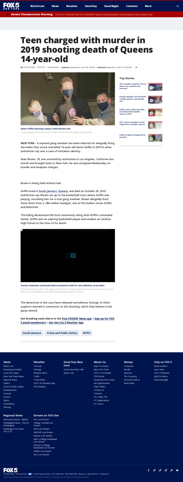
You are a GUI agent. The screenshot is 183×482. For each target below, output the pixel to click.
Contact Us (99, 390)
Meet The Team (101, 369)
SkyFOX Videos (161, 376)
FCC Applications (101, 400)
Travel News (39, 379)
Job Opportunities (102, 383)
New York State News (13, 376)
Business (128, 373)
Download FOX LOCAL (104, 379)
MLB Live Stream (42, 428)
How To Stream (101, 366)
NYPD (86, 333)
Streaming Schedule (12, 369)
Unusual (7, 393)
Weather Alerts (40, 373)
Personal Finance (132, 379)
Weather (39, 362)
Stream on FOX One (46, 415)
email (177, 470)
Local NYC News (11, 373)
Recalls (127, 369)
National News (10, 379)
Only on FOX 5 (163, 362)
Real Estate (129, 383)
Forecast (38, 366)
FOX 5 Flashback (161, 373)
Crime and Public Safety (62, 333)
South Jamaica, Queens (53, 191)
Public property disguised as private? (132, 136)
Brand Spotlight (161, 379)
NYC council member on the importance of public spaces (132, 123)
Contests (98, 393)
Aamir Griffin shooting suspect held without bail (45, 128)
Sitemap (7, 407)
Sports (6, 400)
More (148, 6)
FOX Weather (40, 386)
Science (6, 397)
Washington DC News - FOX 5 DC (14, 430)
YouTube (166, 470)
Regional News (13, 415)
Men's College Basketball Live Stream (45, 440)
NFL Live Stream (41, 419)
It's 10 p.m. (99, 403)
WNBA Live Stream (42, 451)
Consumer (129, 366)
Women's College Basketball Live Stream (44, 446)
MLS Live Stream (41, 454)
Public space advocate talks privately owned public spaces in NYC (132, 111)
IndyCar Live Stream (43, 435)
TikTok (160, 470)
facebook (148, 470)
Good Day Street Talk (74, 369)
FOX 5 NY (41, 67)
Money (128, 362)
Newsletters (9, 403)
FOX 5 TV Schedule (102, 373)
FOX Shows (99, 376)
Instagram (154, 470)
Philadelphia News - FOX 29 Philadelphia (16, 424)
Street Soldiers (160, 366)
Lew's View (159, 369)
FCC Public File (100, 397)
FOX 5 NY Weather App (44, 383)
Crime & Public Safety (13, 386)
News (7, 362)
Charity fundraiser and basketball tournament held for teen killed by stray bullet (63, 285)
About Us (100, 362)
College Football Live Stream (43, 424)
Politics (6, 383)
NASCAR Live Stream (43, 432)
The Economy (130, 376)
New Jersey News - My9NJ (15, 419)
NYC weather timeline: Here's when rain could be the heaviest (133, 86)
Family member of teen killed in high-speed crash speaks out (133, 98)
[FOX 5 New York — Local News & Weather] (12, 6)
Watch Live (8, 366)
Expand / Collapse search (178, 6)
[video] (155, 87)
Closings (37, 369)
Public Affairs (100, 386)
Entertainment (10, 390)
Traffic (37, 376)
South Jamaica (53, 67)
